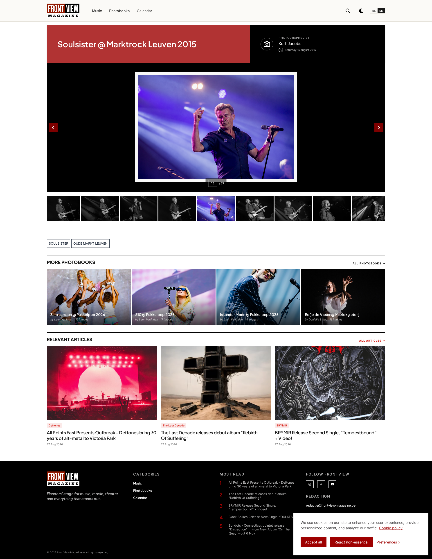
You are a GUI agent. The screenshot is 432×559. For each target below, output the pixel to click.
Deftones (55, 425)
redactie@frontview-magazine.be (331, 505)
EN (381, 10)
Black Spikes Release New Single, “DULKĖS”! (262, 517)
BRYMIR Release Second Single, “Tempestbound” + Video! (252, 507)
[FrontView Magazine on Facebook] (321, 484)
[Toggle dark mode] (361, 11)
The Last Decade (173, 425)
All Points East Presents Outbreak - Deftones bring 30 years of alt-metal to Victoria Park (261, 484)
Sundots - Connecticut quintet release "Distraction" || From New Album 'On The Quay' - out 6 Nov (259, 529)
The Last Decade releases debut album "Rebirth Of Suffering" (257, 496)
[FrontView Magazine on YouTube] (332, 484)
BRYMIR (282, 425)
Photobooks (142, 490)
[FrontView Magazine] (63, 478)
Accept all (313, 542)
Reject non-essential (352, 542)
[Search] (348, 11)
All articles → (372, 340)
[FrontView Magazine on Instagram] (310, 484)
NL (374, 10)
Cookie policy (391, 528)
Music (137, 483)
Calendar (140, 498)
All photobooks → (369, 263)
